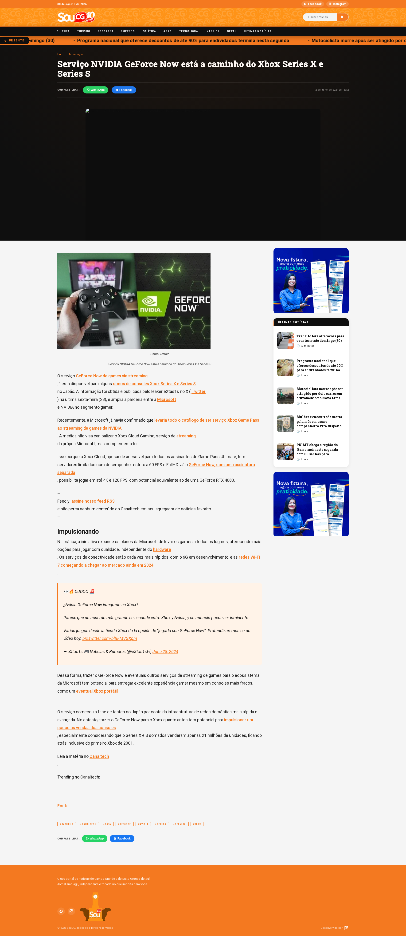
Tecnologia (188, 31)
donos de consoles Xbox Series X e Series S (154, 383)
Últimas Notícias (257, 31)
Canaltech (99, 756)
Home (61, 54)
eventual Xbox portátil (97, 691)
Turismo (83, 31)
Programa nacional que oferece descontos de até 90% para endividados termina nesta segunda (173, 40)
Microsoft (166, 399)
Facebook (315, 4)
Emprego (128, 31)
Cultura (63, 31)
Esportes (105, 31)
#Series (160, 824)
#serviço (179, 824)
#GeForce (124, 824)
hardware (162, 549)
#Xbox (197, 824)
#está (107, 824)
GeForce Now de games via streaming (112, 375)
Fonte (63, 805)
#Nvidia (143, 824)
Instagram (339, 4)
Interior (212, 31)
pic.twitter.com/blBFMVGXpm (109, 638)
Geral (231, 31)
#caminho (66, 824)
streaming (186, 435)
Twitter (198, 391)
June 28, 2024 (165, 651)
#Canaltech (88, 824)
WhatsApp (98, 90)
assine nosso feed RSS (93, 501)
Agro (168, 31)
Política (149, 31)
